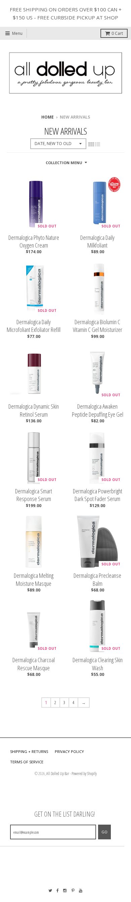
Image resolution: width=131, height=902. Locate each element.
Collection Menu (64, 162)
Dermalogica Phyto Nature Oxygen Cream (33, 241)
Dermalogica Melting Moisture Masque (33, 579)
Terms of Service (26, 761)
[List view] (97, 144)
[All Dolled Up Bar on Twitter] (50, 890)
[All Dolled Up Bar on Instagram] (65, 890)
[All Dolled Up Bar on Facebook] (57, 890)
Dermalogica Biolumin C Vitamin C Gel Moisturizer (97, 326)
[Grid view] (91, 144)
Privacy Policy (69, 751)
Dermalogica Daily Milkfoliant (97, 241)
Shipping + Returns (29, 751)
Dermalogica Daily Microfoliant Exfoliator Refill (33, 326)
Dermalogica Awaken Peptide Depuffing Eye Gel (97, 410)
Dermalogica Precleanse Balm (97, 579)
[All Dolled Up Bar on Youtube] (81, 890)
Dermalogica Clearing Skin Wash (98, 664)
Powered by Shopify (84, 773)
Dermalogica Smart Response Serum (33, 495)
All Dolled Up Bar (57, 773)
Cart (117, 33)
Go (104, 831)
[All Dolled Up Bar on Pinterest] (73, 890)
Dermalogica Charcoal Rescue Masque (33, 664)
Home (47, 117)
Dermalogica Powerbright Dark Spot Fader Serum (97, 495)
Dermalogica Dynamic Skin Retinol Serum (33, 410)
